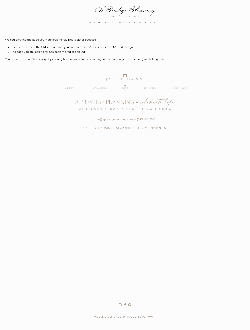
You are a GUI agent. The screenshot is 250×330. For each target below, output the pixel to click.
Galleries (124, 22)
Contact (155, 22)
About (109, 22)
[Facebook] (125, 304)
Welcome (95, 22)
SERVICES (150, 88)
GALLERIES (100, 88)
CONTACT (180, 88)
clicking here (60, 59)
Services (140, 22)
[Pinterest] (129, 304)
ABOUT (70, 88)
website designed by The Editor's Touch (125, 317)
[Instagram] (120, 304)
